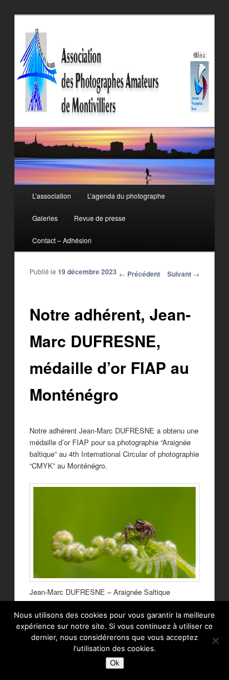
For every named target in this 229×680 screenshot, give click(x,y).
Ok (115, 663)
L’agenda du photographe (126, 195)
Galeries (45, 218)
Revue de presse (100, 218)
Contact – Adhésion (62, 240)
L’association (51, 195)
